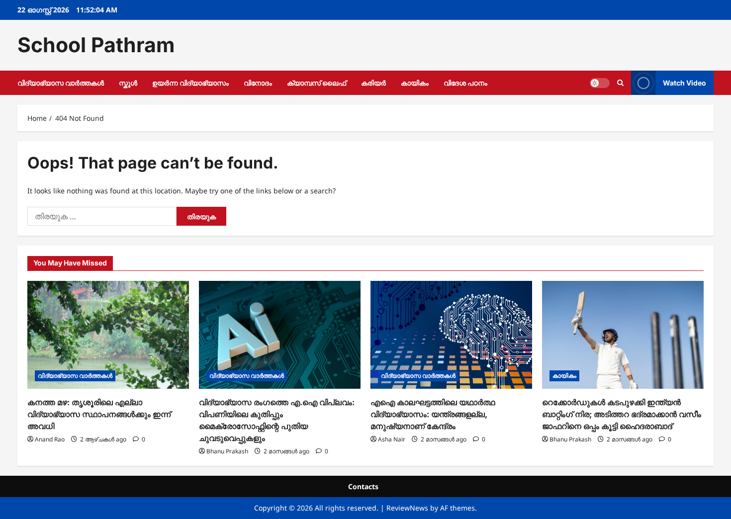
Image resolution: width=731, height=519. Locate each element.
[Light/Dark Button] (600, 82)
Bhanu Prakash (227, 451)
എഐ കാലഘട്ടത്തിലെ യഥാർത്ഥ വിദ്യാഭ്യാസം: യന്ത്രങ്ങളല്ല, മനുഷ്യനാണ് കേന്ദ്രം (432, 414)
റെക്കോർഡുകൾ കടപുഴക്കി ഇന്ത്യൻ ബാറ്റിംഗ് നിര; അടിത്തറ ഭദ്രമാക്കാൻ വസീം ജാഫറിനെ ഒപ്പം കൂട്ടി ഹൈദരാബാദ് (621, 414)
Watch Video (684, 82)
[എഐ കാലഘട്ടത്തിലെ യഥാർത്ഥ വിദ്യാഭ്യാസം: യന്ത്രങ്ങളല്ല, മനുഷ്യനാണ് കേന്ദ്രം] (451, 335)
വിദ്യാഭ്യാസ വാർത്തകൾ (60, 83)
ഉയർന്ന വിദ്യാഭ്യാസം (190, 83)
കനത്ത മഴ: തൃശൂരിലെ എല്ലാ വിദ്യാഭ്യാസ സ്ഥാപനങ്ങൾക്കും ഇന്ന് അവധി (99, 414)
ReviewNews (407, 508)
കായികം (415, 83)
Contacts (363, 486)
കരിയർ (373, 83)
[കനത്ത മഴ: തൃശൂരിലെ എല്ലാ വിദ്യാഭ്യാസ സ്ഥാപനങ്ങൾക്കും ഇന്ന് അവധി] (108, 335)
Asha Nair (391, 439)
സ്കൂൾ (128, 83)
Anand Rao (50, 439)
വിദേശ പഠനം (465, 83)
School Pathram (96, 44)
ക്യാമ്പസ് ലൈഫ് (316, 83)
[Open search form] (620, 82)
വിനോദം (258, 83)
